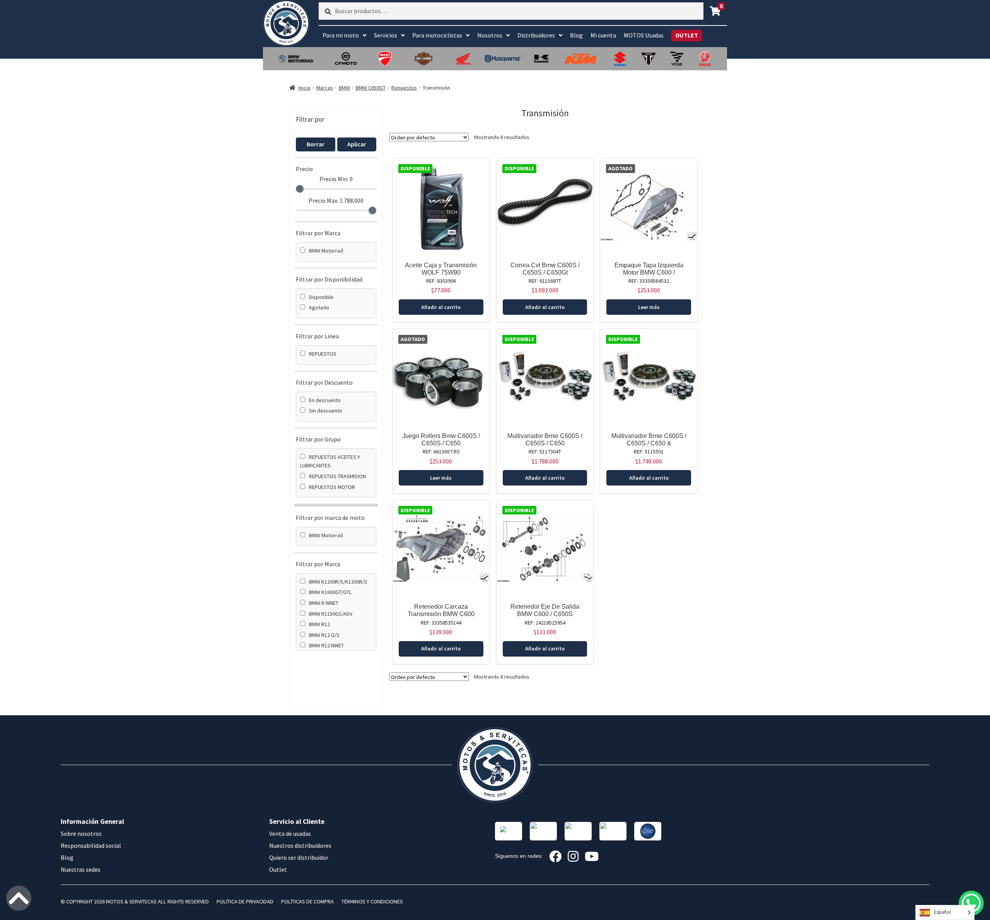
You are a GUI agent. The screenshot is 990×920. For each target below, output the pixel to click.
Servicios (385, 35)
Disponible (321, 297)
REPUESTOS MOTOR (332, 487)
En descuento (325, 400)
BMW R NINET (323, 602)
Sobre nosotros (81, 833)
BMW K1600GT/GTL (330, 592)
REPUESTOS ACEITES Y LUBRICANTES (330, 461)
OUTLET (686, 35)
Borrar (315, 144)
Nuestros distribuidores (300, 845)
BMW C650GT (371, 87)
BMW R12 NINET (326, 645)
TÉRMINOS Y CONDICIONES (372, 901)
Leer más (649, 307)
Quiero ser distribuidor (298, 857)
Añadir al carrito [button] (441, 307)
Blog (576, 35)
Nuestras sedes (81, 869)
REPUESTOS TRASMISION (337, 476)
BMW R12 (319, 624)
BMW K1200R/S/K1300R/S (338, 581)
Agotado (319, 307)
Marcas (324, 87)
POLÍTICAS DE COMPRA (307, 901)
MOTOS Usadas (644, 35)
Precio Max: (336, 200)
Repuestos (404, 87)
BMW (344, 87)
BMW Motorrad (326, 250)
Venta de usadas (290, 833)
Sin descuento (325, 410)
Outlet (278, 869)
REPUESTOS (322, 353)
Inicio (305, 87)
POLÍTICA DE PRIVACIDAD (245, 901)
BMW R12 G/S (324, 634)
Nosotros (489, 35)
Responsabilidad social (91, 845)
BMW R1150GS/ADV (330, 613)
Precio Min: (336, 179)
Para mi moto (341, 35)
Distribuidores (536, 35)
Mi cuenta (603, 35)
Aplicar (356, 144)
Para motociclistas (437, 35)
